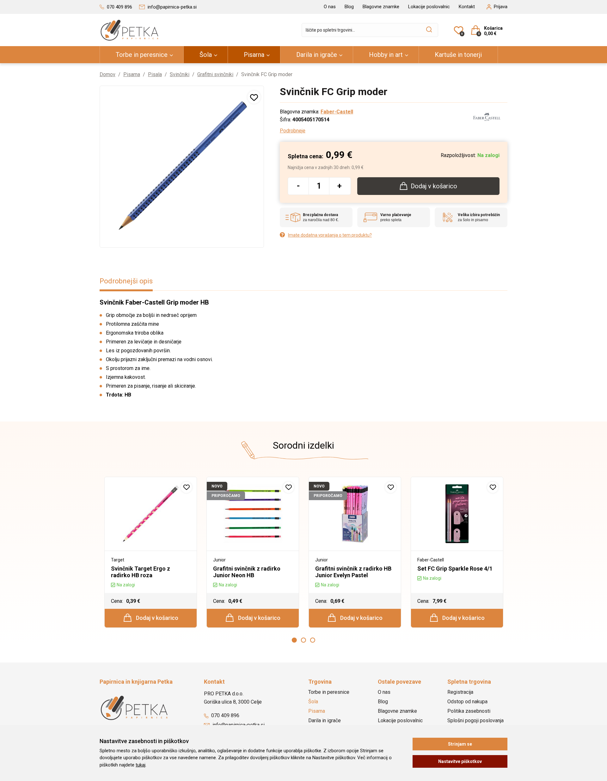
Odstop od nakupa (467, 702)
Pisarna (254, 54)
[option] (150, 552)
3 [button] (312, 640)
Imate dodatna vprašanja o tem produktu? (330, 235)
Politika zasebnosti (468, 711)
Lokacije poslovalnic (429, 6)
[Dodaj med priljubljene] (254, 97)
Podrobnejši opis (126, 281)
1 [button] (294, 640)
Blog (349, 6)
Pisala (155, 74)
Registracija (460, 692)
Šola (205, 54)
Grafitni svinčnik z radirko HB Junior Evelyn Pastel (353, 571)
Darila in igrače (316, 54)
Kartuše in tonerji (458, 54)
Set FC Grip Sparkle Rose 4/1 (455, 568)
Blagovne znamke (381, 6)
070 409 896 (224, 715)
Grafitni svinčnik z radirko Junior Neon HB (246, 571)
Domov (107, 74)
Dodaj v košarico (156, 618)
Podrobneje (292, 131)
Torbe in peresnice (142, 54)
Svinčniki (179, 74)
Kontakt (467, 6)
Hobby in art (386, 54)
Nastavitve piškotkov (460, 761)
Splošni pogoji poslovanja (475, 720)
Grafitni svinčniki (215, 74)
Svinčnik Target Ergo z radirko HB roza (140, 571)
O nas (330, 6)
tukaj (140, 765)
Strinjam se (460, 744)
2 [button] (303, 640)
